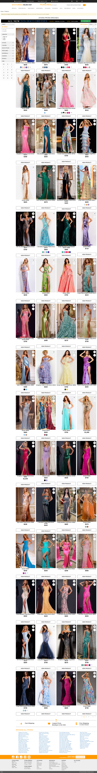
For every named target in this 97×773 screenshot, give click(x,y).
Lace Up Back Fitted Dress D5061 (45, 200)
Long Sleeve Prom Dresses (44, 745)
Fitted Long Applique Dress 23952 (86, 385)
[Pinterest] (25, 757)
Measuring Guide (52, 765)
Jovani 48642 (25, 430)
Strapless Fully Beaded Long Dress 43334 (25, 339)
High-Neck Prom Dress (43, 738)
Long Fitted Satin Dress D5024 (66, 568)
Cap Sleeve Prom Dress (23, 741)
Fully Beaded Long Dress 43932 (66, 522)
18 (11, 72)
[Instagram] (13, 757)
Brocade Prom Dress (22, 740)
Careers (63, 769)
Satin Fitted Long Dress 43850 (25, 385)
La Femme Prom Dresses (44, 742)
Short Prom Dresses (84, 738)
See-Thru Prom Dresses (85, 734)
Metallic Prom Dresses (43, 748)
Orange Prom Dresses (43, 751)
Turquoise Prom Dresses (85, 743)
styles (4, 42)
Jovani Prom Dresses (43, 740)
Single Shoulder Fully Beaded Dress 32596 (66, 247)
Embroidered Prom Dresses (24, 748)
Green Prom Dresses (43, 735)
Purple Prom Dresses (63, 750)
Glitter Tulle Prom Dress (44, 733)
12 (11, 69)
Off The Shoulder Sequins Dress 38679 (25, 247)
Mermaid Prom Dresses (44, 747)
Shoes (38, 767)
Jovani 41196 (46, 476)
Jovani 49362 (25, 200)
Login (75, 761)
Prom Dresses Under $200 (65, 744)
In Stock (4, 31)
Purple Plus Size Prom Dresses (65, 749)
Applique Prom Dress (22, 732)
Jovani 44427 (25, 568)
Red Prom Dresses (63, 752)
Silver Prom (82, 739)
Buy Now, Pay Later (43, 1)
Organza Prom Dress (43, 752)
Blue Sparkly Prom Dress (23, 739)
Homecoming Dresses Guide (54, 764)
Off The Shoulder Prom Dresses (45, 750)
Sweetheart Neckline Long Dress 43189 (87, 339)
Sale (37, 766)
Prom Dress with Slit (63, 739)
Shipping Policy (65, 766)
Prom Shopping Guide (53, 763)
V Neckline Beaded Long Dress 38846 (87, 154)
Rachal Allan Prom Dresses (65, 751)
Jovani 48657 (66, 293)
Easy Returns (30, 1)
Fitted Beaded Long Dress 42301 (25, 614)
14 (3, 72)
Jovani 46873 (46, 706)
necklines (5, 50)
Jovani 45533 (25, 293)
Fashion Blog (51, 761)
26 (3, 78)
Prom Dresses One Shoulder (65, 743)
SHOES (73, 8)
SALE (61, 8)
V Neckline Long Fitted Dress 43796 (46, 523)
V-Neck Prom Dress (84, 747)
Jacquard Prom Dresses (44, 739)
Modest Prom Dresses (43, 749)
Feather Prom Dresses (23, 749)
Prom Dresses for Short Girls (65, 741)
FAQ (50, 767)
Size (3, 61)
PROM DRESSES (21, 8)
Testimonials (64, 768)
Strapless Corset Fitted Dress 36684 (25, 476)
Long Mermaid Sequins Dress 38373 (46, 660)
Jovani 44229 (86, 522)
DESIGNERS (54, 8)
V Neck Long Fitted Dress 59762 (66, 108)
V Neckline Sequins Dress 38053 (87, 614)
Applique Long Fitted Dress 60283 (66, 63)
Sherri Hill (82, 736)
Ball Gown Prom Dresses (23, 734)
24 (11, 75)
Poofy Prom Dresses (63, 735)
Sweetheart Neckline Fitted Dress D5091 (66, 201)
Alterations (64, 764)
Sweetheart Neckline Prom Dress (87, 741)
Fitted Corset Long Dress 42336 (66, 476)
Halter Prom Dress (43, 736)
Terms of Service (65, 767)
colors (4, 45)
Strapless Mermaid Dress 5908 (86, 63)
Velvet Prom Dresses (84, 745)
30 (11, 78)
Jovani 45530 (86, 246)
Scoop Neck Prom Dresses (85, 733)
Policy (2, 771)
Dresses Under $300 (22, 747)
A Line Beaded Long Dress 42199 (66, 338)
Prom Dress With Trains (64, 740)
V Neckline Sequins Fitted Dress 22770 (46, 247)
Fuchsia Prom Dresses (43, 732)
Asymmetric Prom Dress (23, 733)
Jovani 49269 (25, 108)
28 (7, 78)
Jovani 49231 (46, 293)
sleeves (4, 55)
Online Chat (27, 5)
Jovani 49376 (46, 430)
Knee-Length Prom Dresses (45, 741)
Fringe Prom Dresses (22, 752)
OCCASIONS (47, 8)
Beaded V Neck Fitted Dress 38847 (25, 63)
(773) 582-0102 (27, 767)
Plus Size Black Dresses (64, 732)
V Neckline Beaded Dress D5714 (87, 568)
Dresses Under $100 (22, 744)
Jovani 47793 (46, 63)
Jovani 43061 (86, 476)
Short (4, 39)
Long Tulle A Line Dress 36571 (86, 200)
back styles (5, 48)
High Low (5, 36)
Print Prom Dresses (63, 738)
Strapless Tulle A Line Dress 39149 (46, 385)
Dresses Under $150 (22, 745)
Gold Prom (41, 734)
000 (4, 64)
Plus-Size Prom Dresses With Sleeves (67, 734)
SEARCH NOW (80, 757)
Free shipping (55, 1)
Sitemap (50, 768)
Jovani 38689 (86, 706)
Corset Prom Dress (22, 743)
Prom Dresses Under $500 (65, 745)
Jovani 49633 (66, 430)
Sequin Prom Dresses (84, 735)
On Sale (4, 29)
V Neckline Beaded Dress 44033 (66, 614)
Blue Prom (20, 738)
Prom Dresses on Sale (64, 742)
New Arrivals (67, 8)
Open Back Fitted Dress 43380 (25, 522)
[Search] (84, 5)
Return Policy (64, 765)
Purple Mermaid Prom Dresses (65, 748)
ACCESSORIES (80, 8)
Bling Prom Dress (22, 735)
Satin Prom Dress (83, 732)
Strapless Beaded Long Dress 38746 (66, 660)
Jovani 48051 (86, 430)
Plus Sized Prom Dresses (64, 733)
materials (5, 53)
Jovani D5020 (46, 568)
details (4, 58)
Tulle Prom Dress (83, 742)
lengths (4, 34)
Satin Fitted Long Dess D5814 (46, 338)
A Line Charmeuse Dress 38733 (66, 153)
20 (3, 75)
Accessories (39, 768)
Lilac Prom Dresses (43, 743)
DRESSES (14, 8)
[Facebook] (17, 757)
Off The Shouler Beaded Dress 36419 (25, 660)
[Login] (82, 1)
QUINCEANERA (39, 8)
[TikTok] (21, 757)
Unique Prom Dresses (84, 744)
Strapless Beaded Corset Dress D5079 (25, 154)
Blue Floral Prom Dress (23, 736)
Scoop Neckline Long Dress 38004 (66, 385)
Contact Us (64, 763)
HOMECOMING (31, 8)
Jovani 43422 (66, 706)
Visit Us (63, 761)
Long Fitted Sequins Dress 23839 (25, 706)
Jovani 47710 (46, 108)
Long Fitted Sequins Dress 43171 (86, 293)
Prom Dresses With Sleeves (65, 747)
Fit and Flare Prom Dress (23, 750)
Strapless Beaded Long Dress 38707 (86, 660)
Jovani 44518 (86, 108)
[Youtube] (29, 757)
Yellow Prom (82, 748)
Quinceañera (39, 764)
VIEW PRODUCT (25, 70)
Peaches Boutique (83, 771)
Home (2, 11)
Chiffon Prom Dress (22, 742)
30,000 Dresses (18, 1)
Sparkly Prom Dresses (84, 740)
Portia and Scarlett (63, 736)
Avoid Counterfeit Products (54, 766)
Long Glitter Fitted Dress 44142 (46, 614)
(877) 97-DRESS (27, 768)
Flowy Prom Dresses (22, 751)
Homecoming (39, 763)
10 (7, 69)
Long (4, 38)
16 (7, 72)
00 (7, 64)
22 (7, 75)
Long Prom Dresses (43, 744)
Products (7, 11)
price (3, 24)
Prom (38, 761)
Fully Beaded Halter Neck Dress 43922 (46, 154)
